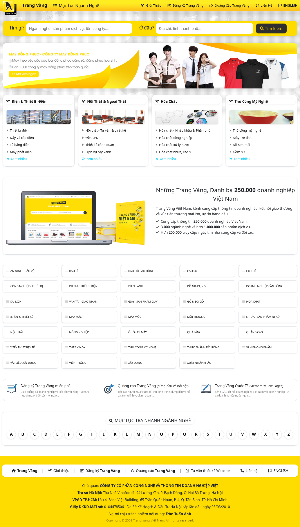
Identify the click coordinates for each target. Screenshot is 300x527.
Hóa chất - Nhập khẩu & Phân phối (185, 130)
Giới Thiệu (153, 5)
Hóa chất (169, 101)
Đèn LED (91, 137)
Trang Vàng (34, 5)
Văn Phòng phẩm (259, 347)
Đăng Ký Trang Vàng (187, 5)
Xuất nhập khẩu (199, 363)
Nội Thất (16, 332)
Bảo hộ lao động (141, 271)
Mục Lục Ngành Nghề (78, 5)
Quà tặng (194, 332)
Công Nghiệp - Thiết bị (26, 286)
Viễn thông (77, 363)
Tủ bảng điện (19, 144)
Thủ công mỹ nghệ (251, 101)
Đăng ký (102, 470)
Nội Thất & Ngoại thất (106, 101)
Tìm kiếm (273, 28)
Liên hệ (252, 470)
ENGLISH (289, 5)
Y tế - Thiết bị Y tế (22, 347)
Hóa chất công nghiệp (175, 137)
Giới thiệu (61, 470)
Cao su (192, 271)
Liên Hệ (266, 5)
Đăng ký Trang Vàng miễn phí (45, 385)
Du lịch (16, 301)
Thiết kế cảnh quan (99, 144)
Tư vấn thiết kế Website (211, 470)
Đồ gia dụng (196, 286)
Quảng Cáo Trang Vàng (231, 5)
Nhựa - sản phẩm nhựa (263, 317)
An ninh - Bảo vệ (22, 271)
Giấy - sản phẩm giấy (142, 301)
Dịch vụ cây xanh (98, 152)
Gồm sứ (239, 152)
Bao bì (73, 271)
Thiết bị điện (19, 130)
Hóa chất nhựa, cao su (176, 152)
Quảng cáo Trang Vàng (153, 385)
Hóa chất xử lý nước (174, 144)
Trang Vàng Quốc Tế (249, 385)
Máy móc (134, 317)
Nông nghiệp (79, 332)
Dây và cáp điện (22, 137)
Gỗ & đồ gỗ (195, 301)
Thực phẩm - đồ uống (203, 347)
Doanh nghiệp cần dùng (264, 286)
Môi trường (196, 317)
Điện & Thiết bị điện (29, 101)
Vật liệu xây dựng (23, 363)
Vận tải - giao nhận (83, 301)
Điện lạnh (135, 286)
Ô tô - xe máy (137, 332)
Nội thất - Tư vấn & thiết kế (105, 130)
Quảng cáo (254, 332)
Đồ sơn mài (241, 144)
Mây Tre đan (242, 137)
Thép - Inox (77, 347)
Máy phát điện (21, 152)
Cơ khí (251, 271)
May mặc (75, 317)
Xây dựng (135, 363)
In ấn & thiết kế (21, 317)
